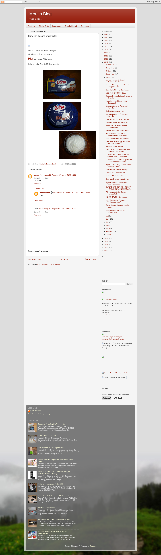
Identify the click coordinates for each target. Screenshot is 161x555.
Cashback (85, 26)
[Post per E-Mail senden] (61, 164)
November (110, 68)
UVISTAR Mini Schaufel (114, 176)
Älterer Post (90, 259)
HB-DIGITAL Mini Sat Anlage (116, 197)
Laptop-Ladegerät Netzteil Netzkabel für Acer (115, 81)
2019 (106, 56)
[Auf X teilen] (70, 164)
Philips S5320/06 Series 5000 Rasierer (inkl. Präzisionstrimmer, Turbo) (54, 473)
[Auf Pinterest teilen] (75, 164)
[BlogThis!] (68, 164)
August (109, 77)
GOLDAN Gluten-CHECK (47, 436)
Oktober (109, 71)
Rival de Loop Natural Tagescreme (51, 448)
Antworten (37, 183)
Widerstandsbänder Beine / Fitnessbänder (116, 193)
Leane (36, 175)
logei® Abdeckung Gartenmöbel (117, 138)
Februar (109, 231)
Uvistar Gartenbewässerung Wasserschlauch (116, 183)
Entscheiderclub (71, 26)
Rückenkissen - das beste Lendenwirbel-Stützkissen (116, 134)
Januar (109, 234)
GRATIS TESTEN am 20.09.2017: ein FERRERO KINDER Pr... (118, 155)
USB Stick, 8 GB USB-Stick (116, 93)
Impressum (56, 26)
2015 (106, 241)
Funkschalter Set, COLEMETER (118, 119)
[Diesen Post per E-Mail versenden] (66, 164)
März (108, 228)
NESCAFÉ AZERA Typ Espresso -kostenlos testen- (118, 142)
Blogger (93, 546)
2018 (106, 59)
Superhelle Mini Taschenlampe (117, 90)
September (110, 74)
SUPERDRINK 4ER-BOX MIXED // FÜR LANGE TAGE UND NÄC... (118, 188)
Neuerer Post (34, 259)
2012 (106, 251)
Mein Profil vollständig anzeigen (40, 414)
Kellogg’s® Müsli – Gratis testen (117, 130)
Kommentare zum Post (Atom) (48, 264)
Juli (107, 216)
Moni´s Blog (40, 13)
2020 (106, 53)
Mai (107, 222)
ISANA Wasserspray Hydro (116, 111)
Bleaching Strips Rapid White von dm (51, 424)
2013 (106, 248)
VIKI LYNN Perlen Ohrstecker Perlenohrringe (117, 126)
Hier (31, 58)
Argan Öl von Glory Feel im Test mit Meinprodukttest (119, 165)
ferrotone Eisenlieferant (46, 508)
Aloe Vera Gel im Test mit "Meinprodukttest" (115, 201)
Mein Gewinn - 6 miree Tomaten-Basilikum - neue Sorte (118, 150)
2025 (106, 37)
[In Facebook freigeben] (73, 164)
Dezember (110, 65)
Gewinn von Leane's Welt (115, 173)
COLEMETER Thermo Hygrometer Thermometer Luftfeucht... (119, 160)
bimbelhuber (45, 192)
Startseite (31, 26)
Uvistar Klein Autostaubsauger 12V (119, 170)
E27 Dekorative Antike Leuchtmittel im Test (54, 520)
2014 (106, 245)
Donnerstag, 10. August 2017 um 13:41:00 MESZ (57, 175)
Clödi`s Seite (44, 26)
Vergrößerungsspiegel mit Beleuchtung (115, 211)
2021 (106, 50)
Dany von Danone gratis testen (117, 179)
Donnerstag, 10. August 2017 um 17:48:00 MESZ (71, 192)
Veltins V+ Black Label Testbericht (50, 484)
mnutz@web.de (107, 315)
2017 (106, 62)
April (108, 225)
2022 (106, 47)
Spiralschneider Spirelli (114, 146)
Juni (108, 219)
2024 (106, 40)
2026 (106, 34)
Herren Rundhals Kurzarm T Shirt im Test (53, 496)
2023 (106, 43)
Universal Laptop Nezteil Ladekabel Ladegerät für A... (119, 86)
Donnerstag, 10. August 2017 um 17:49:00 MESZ (57, 209)
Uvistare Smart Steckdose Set (117, 122)
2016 (106, 238)
